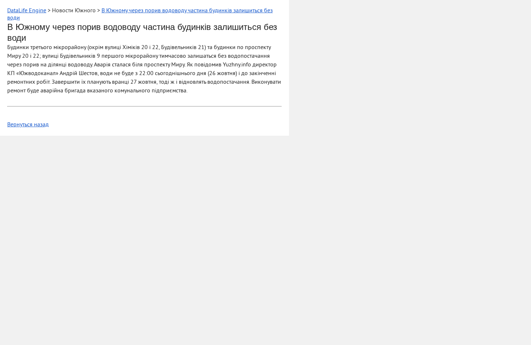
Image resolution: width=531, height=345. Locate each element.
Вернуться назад (28, 124)
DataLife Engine (26, 10)
